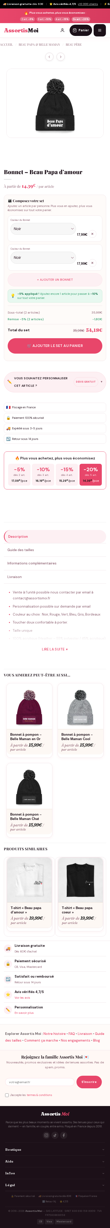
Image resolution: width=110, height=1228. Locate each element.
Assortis (21, 30)
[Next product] (49, 57)
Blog (96, 1040)
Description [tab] (18, 536)
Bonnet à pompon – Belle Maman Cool (77, 737)
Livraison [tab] (14, 577)
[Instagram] (46, 1135)
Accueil (6, 44)
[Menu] (100, 30)
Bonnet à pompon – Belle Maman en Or (25, 737)
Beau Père (74, 44)
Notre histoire (54, 1034)
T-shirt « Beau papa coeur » (77, 910)
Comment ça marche (41, 1040)
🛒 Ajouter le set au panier (55, 345)
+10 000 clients (88, 4)
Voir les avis (22, 997)
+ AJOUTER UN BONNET (55, 280)
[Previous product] (61, 57)
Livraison (85, 1034)
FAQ (72, 1034)
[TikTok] (55, 1135)
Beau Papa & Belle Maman (39, 44)
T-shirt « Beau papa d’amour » (26, 910)
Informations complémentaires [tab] (32, 563)
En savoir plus (24, 1013)
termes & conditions (39, 1095)
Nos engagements (75, 1040)
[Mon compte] (62, 30)
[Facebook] (63, 1135)
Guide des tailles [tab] (20, 550)
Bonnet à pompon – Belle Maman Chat (25, 817)
